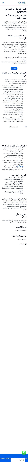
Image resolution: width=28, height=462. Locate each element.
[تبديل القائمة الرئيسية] (3, 2)
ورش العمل (20, 166)
